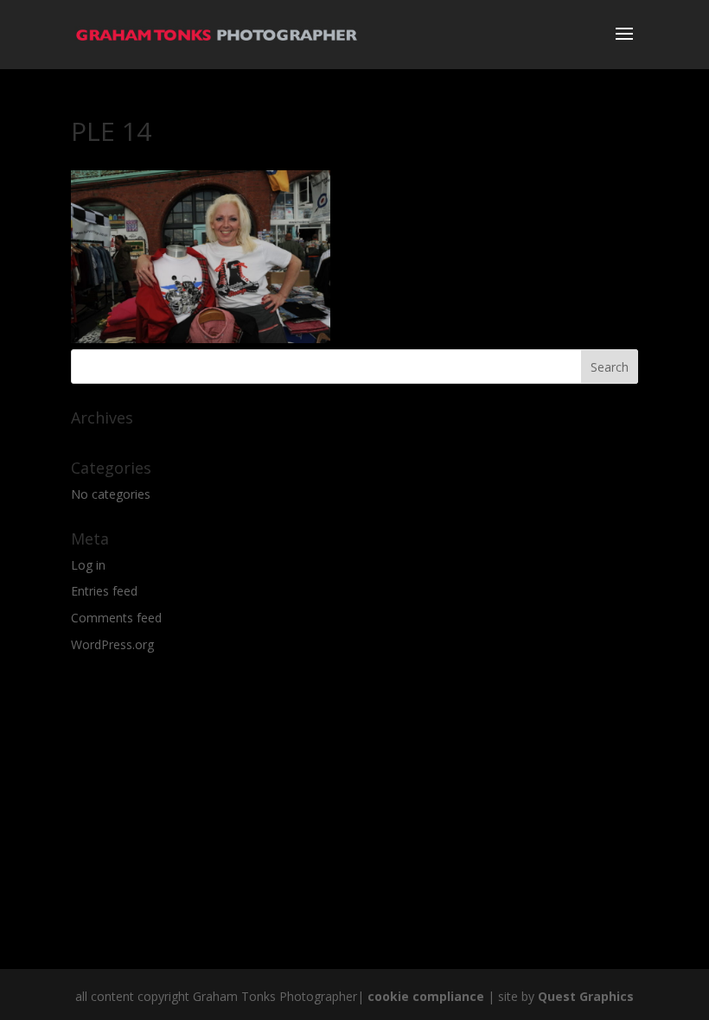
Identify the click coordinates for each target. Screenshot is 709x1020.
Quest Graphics (586, 996)
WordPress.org (112, 644)
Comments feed (116, 617)
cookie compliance (425, 996)
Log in (88, 565)
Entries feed (104, 591)
